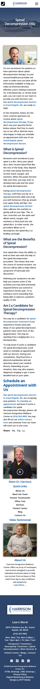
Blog (20, 511)
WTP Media (24, 679)
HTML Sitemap (12, 671)
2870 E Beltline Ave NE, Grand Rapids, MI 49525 (20, 628)
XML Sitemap (27, 671)
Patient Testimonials (20, 497)
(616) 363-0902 (20, 416)
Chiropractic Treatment (19, 643)
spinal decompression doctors (17, 206)
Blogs (23, 652)
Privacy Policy (20, 674)
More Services (27, 649)
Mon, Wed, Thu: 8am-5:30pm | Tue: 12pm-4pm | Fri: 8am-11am (20, 638)
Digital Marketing (14, 677)
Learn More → (20, 585)
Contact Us (20, 515)
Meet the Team (20, 494)
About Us (20, 490)
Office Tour (20, 501)
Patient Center (20, 508)
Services (20, 504)
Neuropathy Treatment (16, 646)
